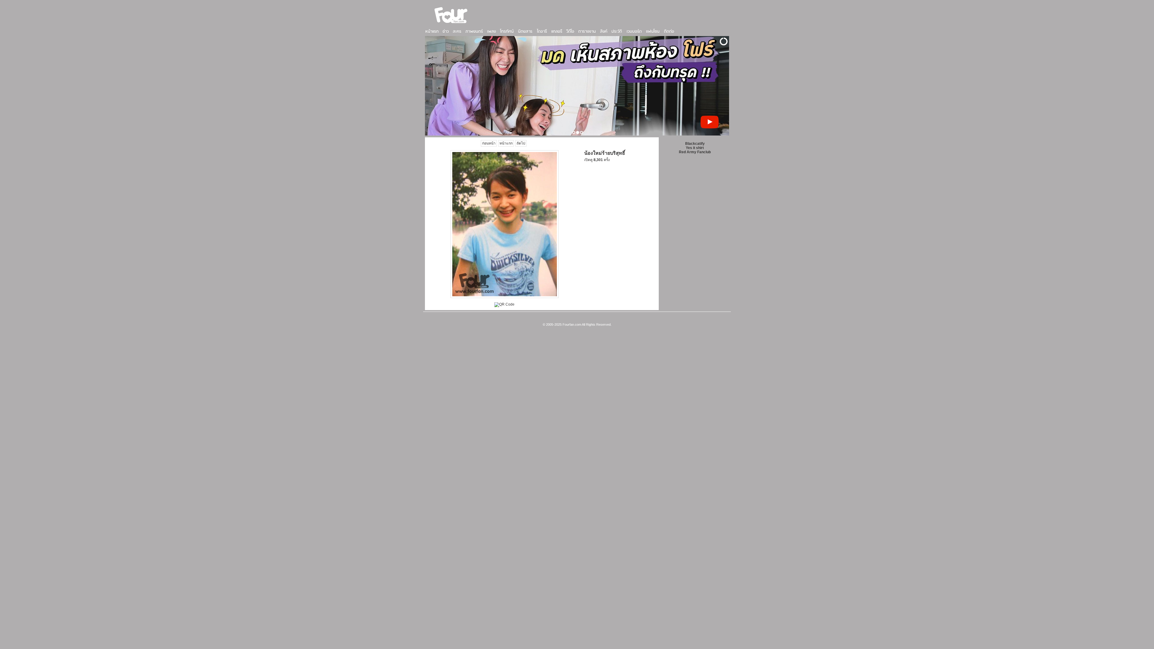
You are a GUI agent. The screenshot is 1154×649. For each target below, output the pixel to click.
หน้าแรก (506, 143)
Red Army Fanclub (695, 152)
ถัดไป (521, 143)
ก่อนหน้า (489, 143)
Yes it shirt (695, 148)
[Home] (451, 24)
